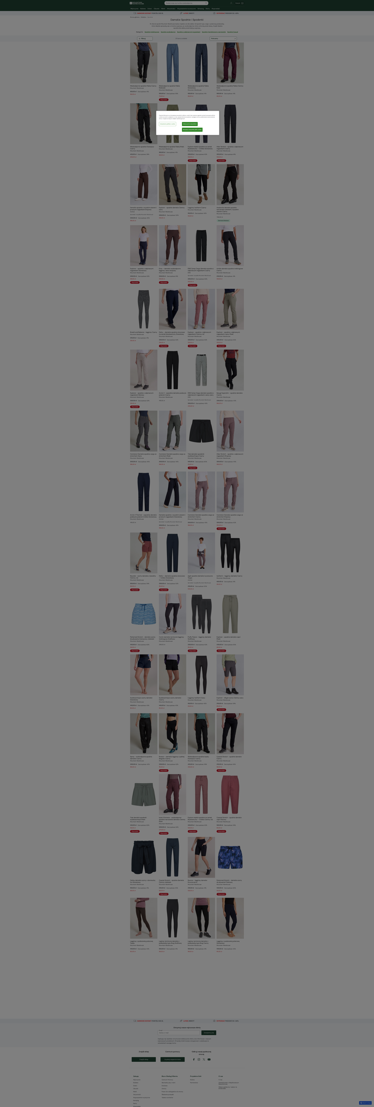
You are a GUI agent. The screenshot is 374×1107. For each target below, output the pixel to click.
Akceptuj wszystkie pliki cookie (192, 129)
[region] (187, 123)
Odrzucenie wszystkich (190, 124)
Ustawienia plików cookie (167, 124)
